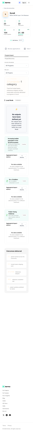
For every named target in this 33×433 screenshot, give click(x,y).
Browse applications (14, 49)
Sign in (24, 2)
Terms (4, 425)
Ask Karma (17, 40)
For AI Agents (6, 395)
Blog (4, 398)
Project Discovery (9, 58)
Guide (4, 400)
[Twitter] (3, 415)
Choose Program (9, 62)
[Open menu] (28, 2)
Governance (6, 408)
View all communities (9, 8)
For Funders (6, 393)
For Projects (6, 390)
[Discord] (10, 415)
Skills (4, 406)
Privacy (10, 425)
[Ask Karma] (19, 2)
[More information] (14, 30)
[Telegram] (7, 415)
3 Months (22, 156)
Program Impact (9, 55)
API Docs (5, 403)
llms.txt (4, 411)
